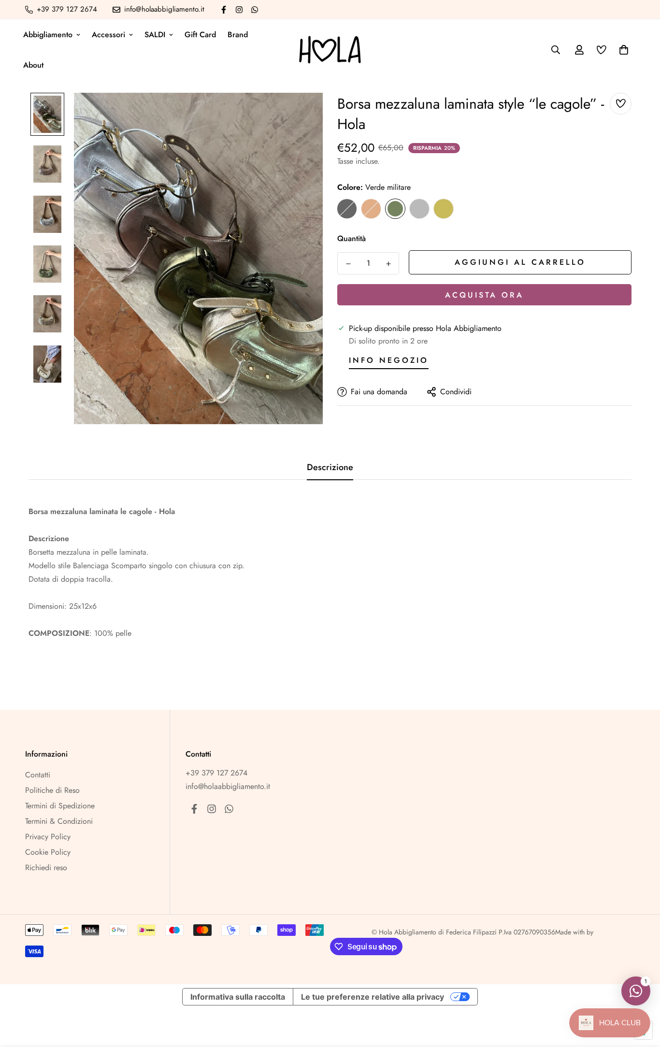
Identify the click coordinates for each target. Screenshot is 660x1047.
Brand (238, 34)
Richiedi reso (46, 867)
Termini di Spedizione (60, 805)
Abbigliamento (47, 34)
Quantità (351, 238)
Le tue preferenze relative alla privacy (372, 997)
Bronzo (371, 208)
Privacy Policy (48, 836)
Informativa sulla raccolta (237, 997)
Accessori (108, 34)
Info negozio (389, 360)
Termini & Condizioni (59, 821)
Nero (347, 208)
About (33, 65)
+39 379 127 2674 (216, 772)
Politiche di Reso (52, 790)
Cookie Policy (48, 852)
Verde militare (395, 208)
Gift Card (200, 34)
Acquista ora (484, 295)
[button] (622, 50)
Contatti (37, 774)
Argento (419, 208)
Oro (443, 208)
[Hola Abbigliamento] (330, 49)
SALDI (154, 34)
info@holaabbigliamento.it (228, 786)
